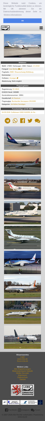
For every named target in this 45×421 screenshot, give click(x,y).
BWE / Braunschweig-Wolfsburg (21, 72)
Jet (12, 104)
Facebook (12, 410)
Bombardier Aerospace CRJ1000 (24, 101)
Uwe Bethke (13, 69)
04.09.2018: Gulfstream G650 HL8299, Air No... (19, 112)
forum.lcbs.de (22, 361)
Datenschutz (22, 377)
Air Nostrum (16, 98)
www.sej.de (22, 417)
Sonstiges (21, 104)
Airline (15, 104)
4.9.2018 (36, 66)
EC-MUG (16, 89)
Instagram (25, 410)
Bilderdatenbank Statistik (22, 371)
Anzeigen (13, 78)
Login (22, 357)
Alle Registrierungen (22, 369)
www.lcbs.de (22, 359)
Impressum (22, 375)
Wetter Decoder (22, 373)
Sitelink (23, 379)
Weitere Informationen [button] (13, 15)
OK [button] (22, 21)
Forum (37, 410)
